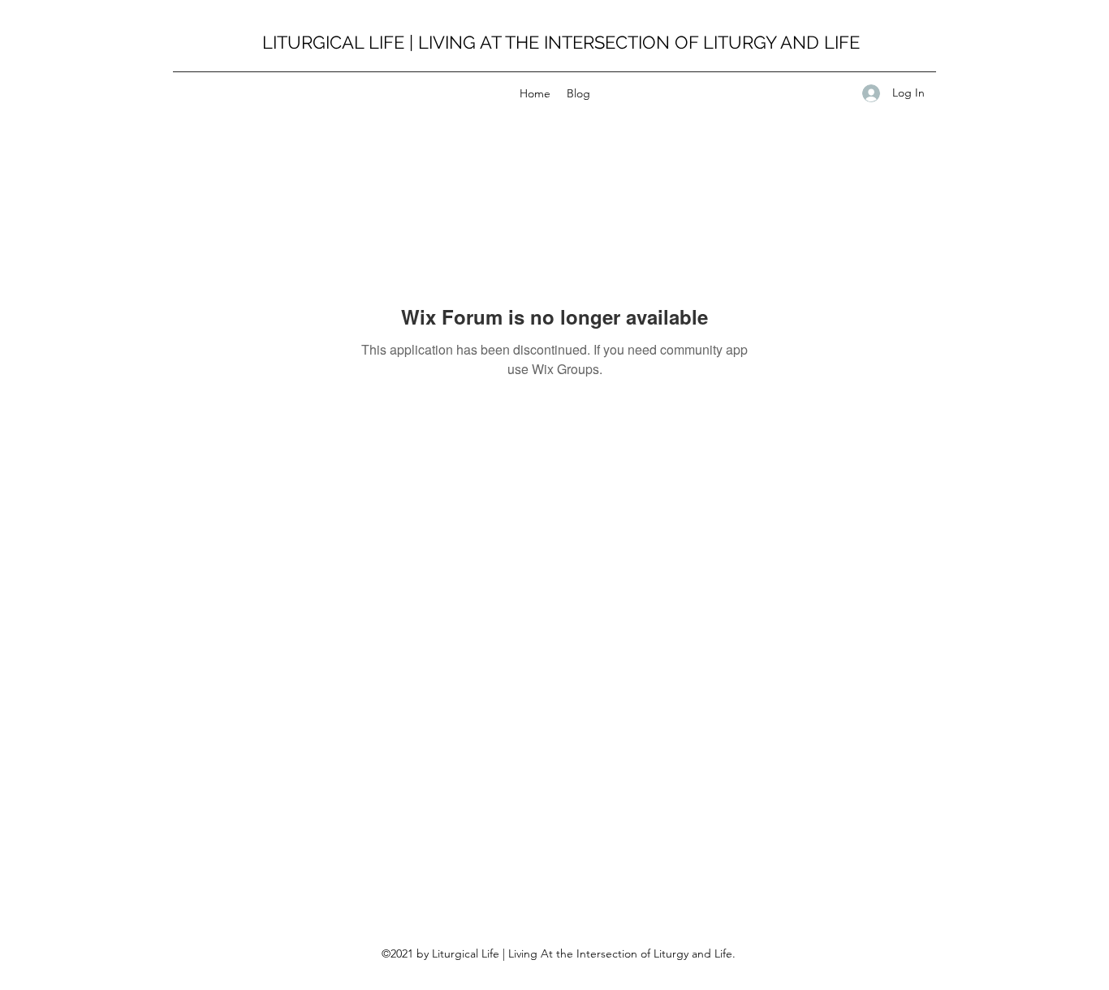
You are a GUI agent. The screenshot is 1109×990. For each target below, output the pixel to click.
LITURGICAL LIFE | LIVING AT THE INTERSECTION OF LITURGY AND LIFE (561, 42)
